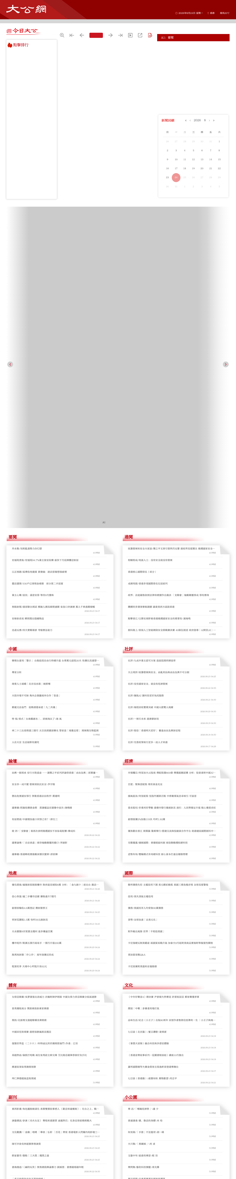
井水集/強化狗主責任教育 (25, 1080)
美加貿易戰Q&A (136, 690)
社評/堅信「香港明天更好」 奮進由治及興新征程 (154, 466)
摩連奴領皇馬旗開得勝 (24, 802)
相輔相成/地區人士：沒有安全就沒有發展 (150, 295)
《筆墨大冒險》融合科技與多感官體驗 (148, 779)
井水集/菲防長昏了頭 (23, 1126)
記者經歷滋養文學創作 (24, 926)
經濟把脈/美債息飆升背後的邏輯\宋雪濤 (149, 1138)
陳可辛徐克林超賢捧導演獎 (26, 879)
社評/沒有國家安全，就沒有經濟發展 (148, 419)
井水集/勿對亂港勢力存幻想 (27, 284)
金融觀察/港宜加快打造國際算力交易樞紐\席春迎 (154, 1103)
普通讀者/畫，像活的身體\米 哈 (145, 856)
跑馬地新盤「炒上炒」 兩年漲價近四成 (33, 690)
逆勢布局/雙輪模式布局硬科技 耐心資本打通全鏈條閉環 (158, 589)
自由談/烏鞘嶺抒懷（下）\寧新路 (30, 991)
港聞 (129, 272)
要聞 (13, 272)
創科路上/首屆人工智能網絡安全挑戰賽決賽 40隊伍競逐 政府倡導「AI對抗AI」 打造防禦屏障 (170, 365)
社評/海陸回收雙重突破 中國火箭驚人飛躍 (150, 442)
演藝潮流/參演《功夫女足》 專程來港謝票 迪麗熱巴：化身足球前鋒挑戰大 (52, 856)
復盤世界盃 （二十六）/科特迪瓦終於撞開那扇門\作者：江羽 (45, 779)
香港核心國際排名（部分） (142, 307)
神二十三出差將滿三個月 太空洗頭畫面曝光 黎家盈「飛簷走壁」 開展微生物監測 (55, 466)
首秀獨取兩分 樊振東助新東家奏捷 (30, 744)
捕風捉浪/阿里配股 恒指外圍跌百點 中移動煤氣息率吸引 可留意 (162, 531)
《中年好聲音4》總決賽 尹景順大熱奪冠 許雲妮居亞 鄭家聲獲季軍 (163, 732)
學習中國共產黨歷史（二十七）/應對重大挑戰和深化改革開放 (161, 991)
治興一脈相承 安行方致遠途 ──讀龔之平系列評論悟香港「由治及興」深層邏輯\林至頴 (55, 508)
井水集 (15, 1056)
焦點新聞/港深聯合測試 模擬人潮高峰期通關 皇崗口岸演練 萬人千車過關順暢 (53, 342)
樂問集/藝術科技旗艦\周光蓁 (143, 902)
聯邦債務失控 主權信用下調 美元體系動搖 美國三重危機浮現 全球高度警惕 (168, 620)
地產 (13, 608)
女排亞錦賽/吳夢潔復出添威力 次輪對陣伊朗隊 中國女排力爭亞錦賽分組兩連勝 (54, 732)
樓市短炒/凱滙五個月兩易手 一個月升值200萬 (36, 678)
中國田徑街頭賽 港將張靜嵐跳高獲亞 (31, 767)
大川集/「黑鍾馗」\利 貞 (141, 879)
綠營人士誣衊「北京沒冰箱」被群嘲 (31, 419)
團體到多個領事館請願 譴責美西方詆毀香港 (151, 342)
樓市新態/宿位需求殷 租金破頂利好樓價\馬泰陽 (153, 1126)
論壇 (13, 496)
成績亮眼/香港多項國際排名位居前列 (148, 319)
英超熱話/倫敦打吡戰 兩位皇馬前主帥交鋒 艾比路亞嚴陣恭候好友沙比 (49, 790)
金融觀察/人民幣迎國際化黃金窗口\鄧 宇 (150, 1068)
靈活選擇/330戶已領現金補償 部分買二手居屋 (186, 57)
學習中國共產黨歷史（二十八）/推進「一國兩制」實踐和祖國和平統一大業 (168, 956)
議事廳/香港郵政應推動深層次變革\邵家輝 (35, 589)
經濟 (129, 496)
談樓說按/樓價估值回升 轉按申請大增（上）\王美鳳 (156, 1091)
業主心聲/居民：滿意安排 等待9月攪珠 (182, 63)
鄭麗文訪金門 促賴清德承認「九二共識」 (35, 442)
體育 (13, 720)
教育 (129, 944)
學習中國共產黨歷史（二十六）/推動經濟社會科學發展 (157, 1026)
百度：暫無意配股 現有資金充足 (145, 519)
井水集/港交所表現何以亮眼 (27, 1103)
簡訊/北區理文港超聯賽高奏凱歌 (29, 755)
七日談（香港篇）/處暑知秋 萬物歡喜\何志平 (152, 814)
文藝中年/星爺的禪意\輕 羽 (143, 891)
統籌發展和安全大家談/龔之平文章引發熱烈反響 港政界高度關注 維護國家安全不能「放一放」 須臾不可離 (171, 284)
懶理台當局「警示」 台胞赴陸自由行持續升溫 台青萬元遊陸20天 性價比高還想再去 (55, 396)
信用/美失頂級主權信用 (140, 631)
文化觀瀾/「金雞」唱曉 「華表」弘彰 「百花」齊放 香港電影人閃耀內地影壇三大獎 (56, 867)
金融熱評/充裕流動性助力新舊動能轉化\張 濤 (152, 1150)
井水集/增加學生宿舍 (23, 1091)
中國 (13, 384)
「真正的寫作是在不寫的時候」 (29, 914)
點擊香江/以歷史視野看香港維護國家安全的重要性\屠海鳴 (159, 354)
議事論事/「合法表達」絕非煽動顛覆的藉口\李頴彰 (39, 578)
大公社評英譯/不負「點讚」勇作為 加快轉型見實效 (155, 1014)
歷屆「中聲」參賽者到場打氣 (143, 744)
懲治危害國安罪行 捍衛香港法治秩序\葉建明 (36, 531)
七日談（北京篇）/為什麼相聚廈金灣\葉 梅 (35, 956)
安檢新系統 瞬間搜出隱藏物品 (28, 354)
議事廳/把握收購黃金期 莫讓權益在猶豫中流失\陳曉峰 (42, 543)
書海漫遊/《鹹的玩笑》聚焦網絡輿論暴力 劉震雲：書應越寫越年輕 (48, 902)
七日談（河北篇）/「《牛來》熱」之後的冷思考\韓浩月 (42, 1003)
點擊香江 (133, 1168)
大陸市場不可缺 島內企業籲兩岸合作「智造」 (36, 431)
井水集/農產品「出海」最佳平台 (29, 1138)
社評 (129, 384)
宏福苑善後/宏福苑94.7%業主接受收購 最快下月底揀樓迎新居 (194, 45)
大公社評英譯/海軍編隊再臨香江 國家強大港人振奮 (155, 979)
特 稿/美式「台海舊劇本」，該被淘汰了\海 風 (37, 454)
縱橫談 (15, 1168)
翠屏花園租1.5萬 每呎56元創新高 (30, 655)
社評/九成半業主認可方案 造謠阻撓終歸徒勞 (152, 396)
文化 (129, 720)
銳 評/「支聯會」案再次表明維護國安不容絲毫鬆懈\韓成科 (43, 566)
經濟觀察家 (135, 1056)
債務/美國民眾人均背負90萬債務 (145, 643)
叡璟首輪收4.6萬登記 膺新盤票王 (30, 643)
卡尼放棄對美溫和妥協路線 (142, 701)
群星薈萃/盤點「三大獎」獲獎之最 (30, 891)
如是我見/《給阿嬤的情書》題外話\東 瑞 (34, 1014)
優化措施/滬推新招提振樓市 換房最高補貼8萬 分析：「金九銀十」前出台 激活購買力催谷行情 (55, 620)
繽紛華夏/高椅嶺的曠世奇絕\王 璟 (30, 1026)
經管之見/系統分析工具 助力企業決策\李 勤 (151, 1080)
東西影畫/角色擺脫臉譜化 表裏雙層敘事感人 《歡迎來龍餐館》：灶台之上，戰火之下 (55, 844)
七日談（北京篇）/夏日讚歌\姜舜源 (147, 767)
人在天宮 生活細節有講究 (25, 477)
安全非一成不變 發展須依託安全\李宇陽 (33, 519)
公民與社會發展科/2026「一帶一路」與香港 (152, 1038)
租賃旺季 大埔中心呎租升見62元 (29, 701)
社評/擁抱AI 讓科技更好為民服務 (146, 431)
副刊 (13, 832)
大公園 (15, 944)
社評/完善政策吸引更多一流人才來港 (148, 477)
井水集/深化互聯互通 (23, 1115)
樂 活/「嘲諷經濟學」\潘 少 (143, 844)
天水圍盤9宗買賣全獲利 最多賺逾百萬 (32, 666)
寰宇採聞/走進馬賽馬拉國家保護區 (146, 914)
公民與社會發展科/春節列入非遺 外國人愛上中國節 (155, 968)
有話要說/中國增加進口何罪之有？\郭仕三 (35, 554)
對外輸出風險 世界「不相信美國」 (146, 666)
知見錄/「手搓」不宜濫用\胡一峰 (146, 867)
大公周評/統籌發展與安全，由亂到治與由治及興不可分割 (158, 407)
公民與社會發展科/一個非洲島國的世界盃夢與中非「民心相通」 (162, 1003)
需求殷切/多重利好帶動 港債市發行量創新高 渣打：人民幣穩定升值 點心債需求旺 (172, 543)
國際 (129, 608)
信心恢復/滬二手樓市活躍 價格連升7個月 (34, 631)
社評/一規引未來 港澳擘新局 (143, 454)
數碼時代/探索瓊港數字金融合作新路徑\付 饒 (152, 1115)
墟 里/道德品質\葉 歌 (139, 926)
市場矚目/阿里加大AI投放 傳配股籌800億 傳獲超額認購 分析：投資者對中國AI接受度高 (172, 508)
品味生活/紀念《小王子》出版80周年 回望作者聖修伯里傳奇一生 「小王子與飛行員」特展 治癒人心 (171, 755)
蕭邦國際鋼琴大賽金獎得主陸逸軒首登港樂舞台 (153, 802)
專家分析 (17, 407)
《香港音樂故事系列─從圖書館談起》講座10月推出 (156, 790)
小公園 (131, 832)
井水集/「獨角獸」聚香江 (25, 1150)
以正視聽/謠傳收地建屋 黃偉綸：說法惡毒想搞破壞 (188, 51)
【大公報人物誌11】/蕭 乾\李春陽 (30, 979)
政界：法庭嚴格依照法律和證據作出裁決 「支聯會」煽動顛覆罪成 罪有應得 (168, 330)
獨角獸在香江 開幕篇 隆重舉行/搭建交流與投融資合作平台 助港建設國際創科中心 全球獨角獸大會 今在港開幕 (172, 566)
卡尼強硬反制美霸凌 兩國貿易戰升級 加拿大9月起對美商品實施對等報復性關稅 (170, 678)
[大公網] (26, 9)
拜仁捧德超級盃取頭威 (24, 814)
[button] (10, 232)
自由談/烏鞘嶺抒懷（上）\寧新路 (30, 1038)
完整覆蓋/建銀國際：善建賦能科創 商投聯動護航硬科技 (158, 578)
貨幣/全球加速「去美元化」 (143, 655)
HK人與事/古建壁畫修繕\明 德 (28, 968)
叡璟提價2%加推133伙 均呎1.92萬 (146, 554)
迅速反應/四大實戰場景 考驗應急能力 (32, 365)
